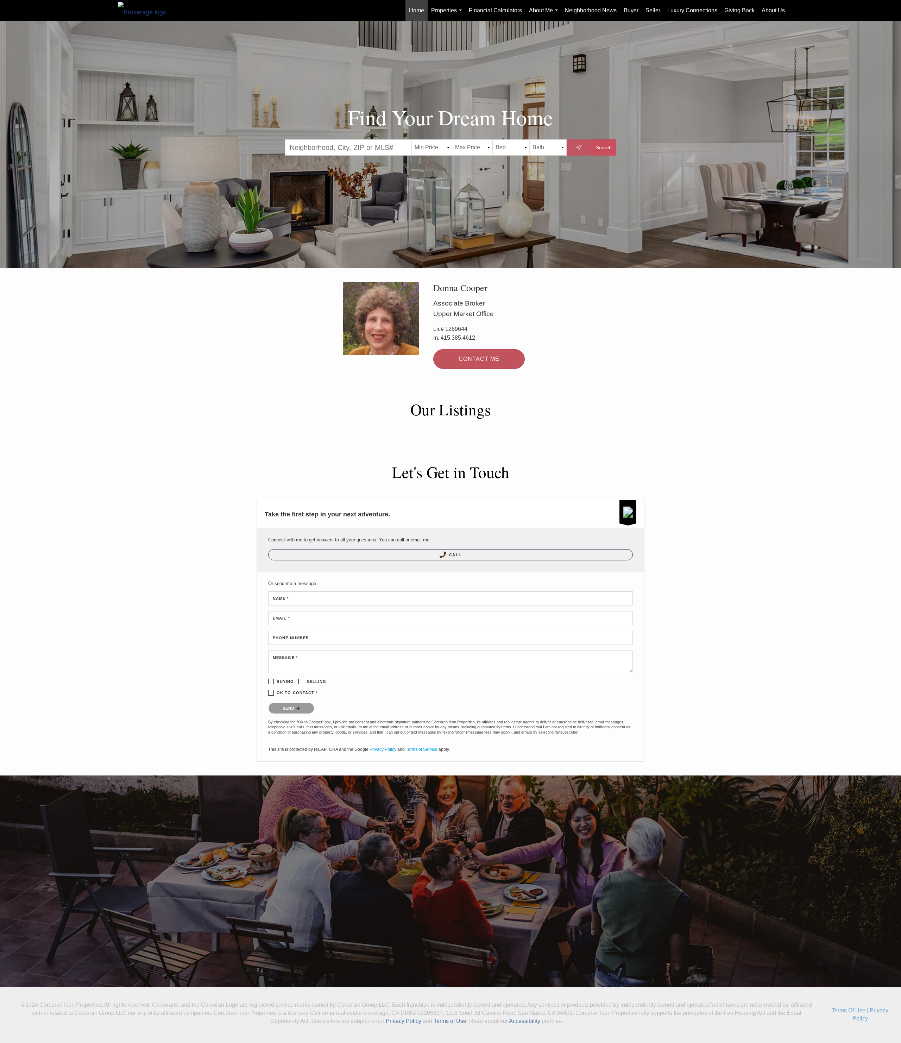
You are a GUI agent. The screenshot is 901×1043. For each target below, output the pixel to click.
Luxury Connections (692, 10)
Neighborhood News (591, 10)
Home (416, 10)
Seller (652, 10)
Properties (448, 14)
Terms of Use (450, 1021)
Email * (281, 618)
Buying (285, 681)
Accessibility (524, 1021)
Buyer (631, 10)
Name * (281, 598)
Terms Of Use (848, 1010)
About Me (545, 14)
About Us (773, 10)
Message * (285, 657)
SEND (289, 708)
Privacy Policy (383, 749)
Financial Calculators (495, 10)
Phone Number (291, 638)
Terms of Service (421, 749)
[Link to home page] (146, 10)
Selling (317, 681)
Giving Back (739, 10)
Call (454, 555)
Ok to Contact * (297, 693)
